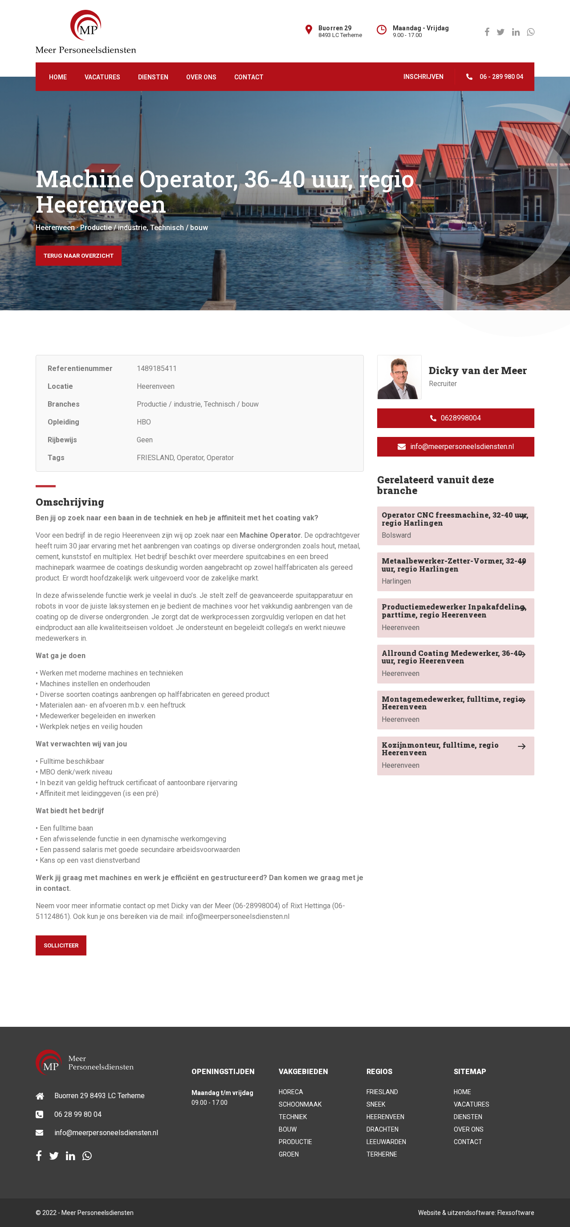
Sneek (375, 1104)
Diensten (153, 77)
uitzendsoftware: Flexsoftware (491, 1212)
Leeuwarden (386, 1141)
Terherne (381, 1154)
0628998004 (461, 418)
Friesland (382, 1091)
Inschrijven (423, 76)
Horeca (291, 1091)
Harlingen (454, 570)
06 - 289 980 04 (501, 76)
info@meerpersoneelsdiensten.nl (462, 446)
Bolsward (455, 524)
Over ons (201, 77)
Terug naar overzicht (79, 255)
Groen (289, 1154)
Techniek (293, 1116)
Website (429, 1212)
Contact (249, 77)
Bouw (288, 1129)
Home (58, 77)
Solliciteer (61, 945)
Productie (295, 1141)
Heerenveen (454, 616)
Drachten (382, 1129)
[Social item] (39, 1156)
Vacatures (102, 77)
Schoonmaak (300, 1104)
